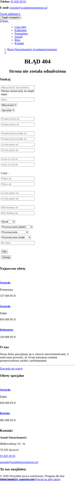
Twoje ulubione (10, 13)
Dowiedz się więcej (11, 368)
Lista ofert (20, 27)
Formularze (21, 33)
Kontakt (19, 43)
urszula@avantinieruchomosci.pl (28, 7)
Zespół (18, 36)
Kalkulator (21, 30)
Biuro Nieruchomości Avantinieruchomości (32, 49)
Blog (17, 40)
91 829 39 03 (18, 1)
